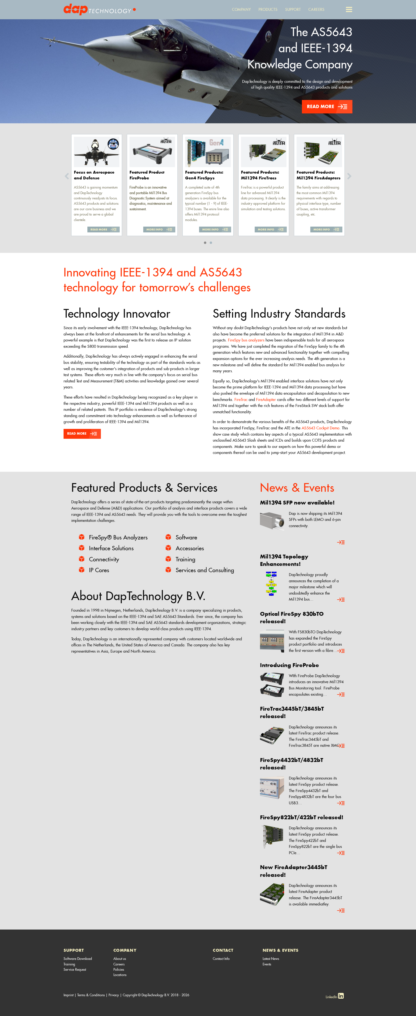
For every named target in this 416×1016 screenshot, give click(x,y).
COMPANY (125, 950)
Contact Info (221, 959)
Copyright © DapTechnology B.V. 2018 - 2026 (156, 995)
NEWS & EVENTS (281, 950)
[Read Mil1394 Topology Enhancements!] (341, 600)
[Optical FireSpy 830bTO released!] (272, 640)
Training (185, 559)
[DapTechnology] (100, 8)
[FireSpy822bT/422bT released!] (272, 836)
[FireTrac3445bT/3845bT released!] (272, 735)
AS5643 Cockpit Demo (320, 428)
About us (119, 959)
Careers (118, 964)
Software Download (78, 959)
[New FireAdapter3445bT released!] (272, 893)
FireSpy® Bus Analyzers (118, 537)
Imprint (68, 995)
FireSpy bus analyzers (245, 340)
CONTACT (223, 950)
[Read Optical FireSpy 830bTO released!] (341, 651)
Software (186, 537)
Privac (113, 995)
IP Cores (99, 570)
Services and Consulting (205, 570)
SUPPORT (74, 950)
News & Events (297, 487)
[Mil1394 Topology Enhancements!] (272, 582)
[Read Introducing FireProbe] (341, 695)
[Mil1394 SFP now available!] (272, 521)
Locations (119, 975)
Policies (118, 969)
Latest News (271, 959)
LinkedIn (332, 997)
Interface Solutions (111, 548)
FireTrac (240, 399)
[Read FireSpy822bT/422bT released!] (341, 853)
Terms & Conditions (91, 995)
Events (267, 964)
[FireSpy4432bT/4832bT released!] (272, 786)
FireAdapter (266, 399)
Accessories (190, 548)
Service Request (75, 969)
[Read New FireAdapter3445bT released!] (341, 911)
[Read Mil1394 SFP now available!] (341, 542)
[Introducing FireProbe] (272, 684)
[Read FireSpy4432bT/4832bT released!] (341, 803)
